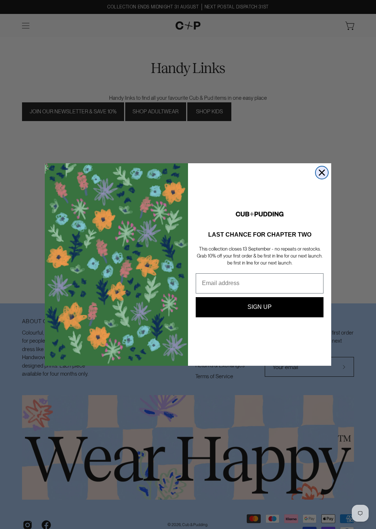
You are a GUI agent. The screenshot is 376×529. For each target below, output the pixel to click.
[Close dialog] (321, 172)
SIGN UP (259, 307)
